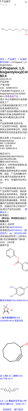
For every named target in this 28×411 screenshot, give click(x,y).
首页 (2, 59)
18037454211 (15, 227)
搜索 (15, 4)
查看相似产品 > (13, 96)
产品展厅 (11, 59)
